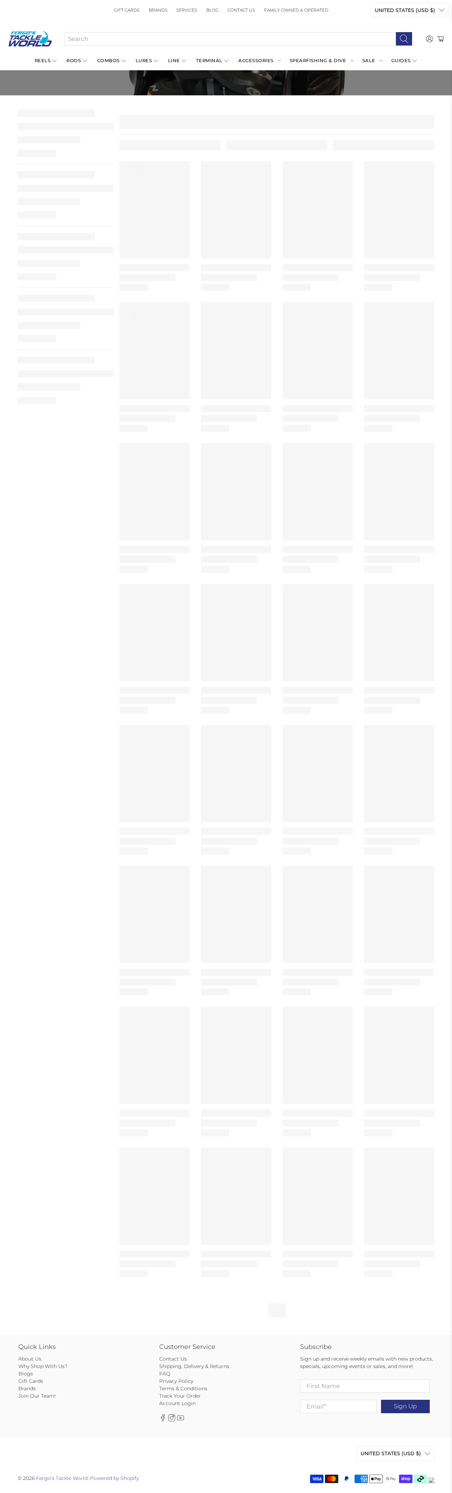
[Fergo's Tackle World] (30, 38)
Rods (73, 60)
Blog (212, 10)
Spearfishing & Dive (318, 60)
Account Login (177, 1403)
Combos (108, 60)
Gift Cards (126, 10)
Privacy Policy (176, 1381)
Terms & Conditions (183, 1388)
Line (174, 60)
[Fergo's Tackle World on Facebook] (162, 1419)
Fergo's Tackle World (62, 1478)
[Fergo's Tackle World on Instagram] (171, 1419)
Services (186, 10)
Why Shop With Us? (42, 1366)
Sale (368, 60)
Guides (401, 60)
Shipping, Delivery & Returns (194, 1366)
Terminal (209, 60)
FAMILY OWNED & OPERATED (296, 10)
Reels (43, 60)
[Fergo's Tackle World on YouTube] (180, 1419)
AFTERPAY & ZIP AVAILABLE (179, 100)
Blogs (25, 1373)
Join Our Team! (37, 1396)
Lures (144, 60)
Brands (158, 10)
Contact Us (241, 10)
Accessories (256, 60)
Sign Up (405, 1406)
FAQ (164, 1373)
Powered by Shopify (114, 1478)
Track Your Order (180, 1396)
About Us (29, 1359)
